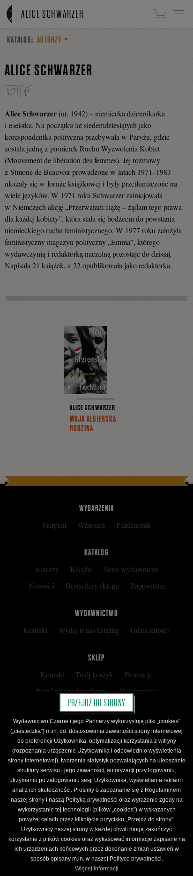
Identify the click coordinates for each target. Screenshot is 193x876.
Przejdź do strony (96, 702)
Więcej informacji (97, 868)
